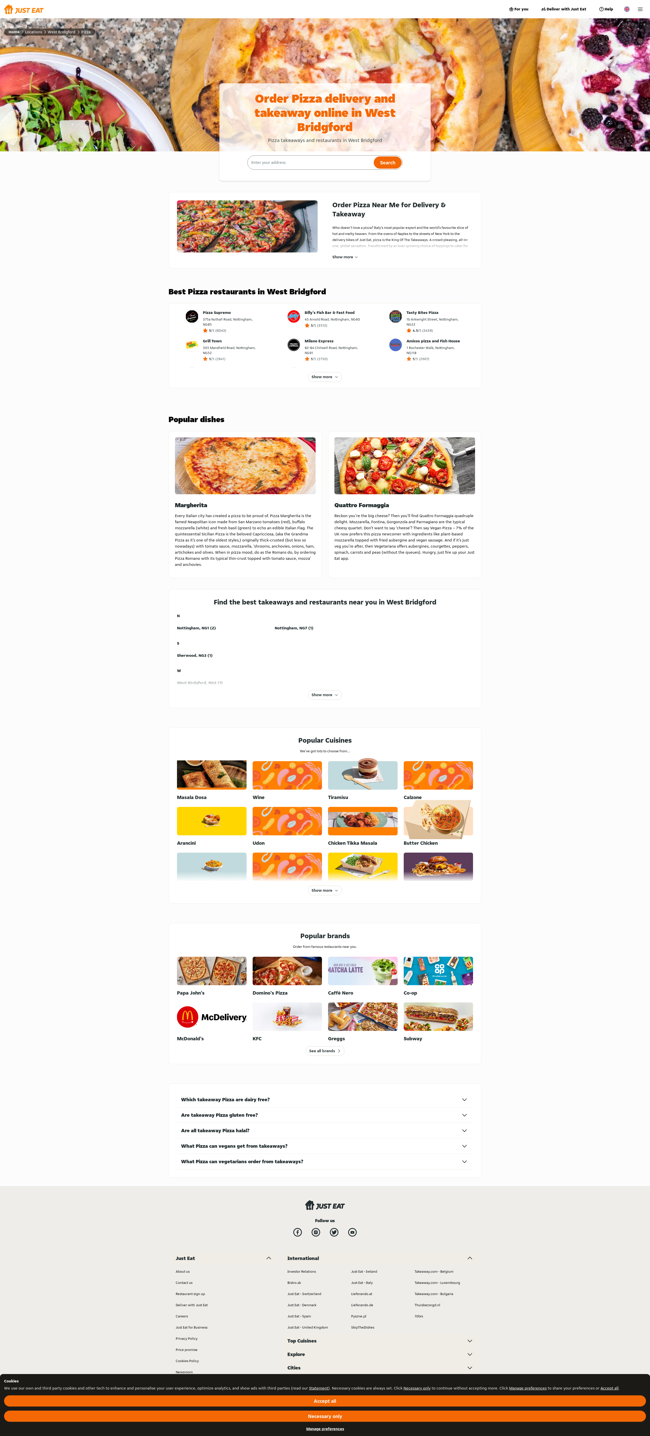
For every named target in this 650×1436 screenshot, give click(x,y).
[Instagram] (316, 1232)
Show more (342, 257)
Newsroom (184, 1372)
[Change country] (626, 9)
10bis (419, 1316)
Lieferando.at (361, 1293)
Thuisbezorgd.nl (427, 1305)
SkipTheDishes (362, 1327)
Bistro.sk (294, 1282)
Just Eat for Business (191, 1327)
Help (609, 9)
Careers (182, 1316)
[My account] (640, 9)
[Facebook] (297, 1232)
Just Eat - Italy (362, 1282)
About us (183, 1271)
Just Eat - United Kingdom (307, 1327)
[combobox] (309, 162)
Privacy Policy (187, 1338)
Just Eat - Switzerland (304, 1293)
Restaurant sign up (190, 1293)
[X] (334, 1232)
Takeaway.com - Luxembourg (437, 1282)
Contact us (184, 1282)
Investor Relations (301, 1271)
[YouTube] (352, 1232)
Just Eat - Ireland (364, 1271)
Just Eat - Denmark (301, 1305)
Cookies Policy (187, 1361)
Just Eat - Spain (299, 1316)
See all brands (322, 1051)
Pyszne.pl (358, 1316)
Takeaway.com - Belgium (434, 1271)
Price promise (187, 1349)
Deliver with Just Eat (566, 9)
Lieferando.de (362, 1305)
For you (521, 9)
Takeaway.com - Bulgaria (434, 1293)
